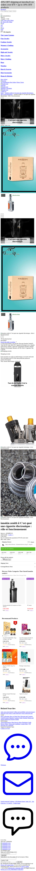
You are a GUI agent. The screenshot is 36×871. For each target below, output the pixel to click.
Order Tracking (23, 718)
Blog (13, 722)
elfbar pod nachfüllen (19, 712)
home (2, 93)
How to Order (13, 716)
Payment (6, 718)
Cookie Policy (24, 724)
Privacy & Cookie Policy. (7, 865)
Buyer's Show (18, 722)
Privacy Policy (4, 724)
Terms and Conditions (14, 724)
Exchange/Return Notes (7, 566)
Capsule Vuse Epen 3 (23, 693)
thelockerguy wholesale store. (16, 868)
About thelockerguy (6, 722)
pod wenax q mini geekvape (13, 713)
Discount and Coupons (27, 716)
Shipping (11, 718)
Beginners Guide (26, 722)
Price (18, 716)
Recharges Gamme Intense (24, 665)
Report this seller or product (8, 342)
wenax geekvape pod (26, 713)
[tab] (18, 361)
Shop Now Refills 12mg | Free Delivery (9, 666)
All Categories (9, 725)
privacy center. (25, 866)
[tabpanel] (18, 441)
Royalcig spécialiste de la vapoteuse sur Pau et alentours (12, 606)
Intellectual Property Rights (11, 719)
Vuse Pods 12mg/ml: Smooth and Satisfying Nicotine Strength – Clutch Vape (26, 638)
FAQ (8, 728)
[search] (1, 14)
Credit (2, 718)
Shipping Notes (4, 563)
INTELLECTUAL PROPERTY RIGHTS (12, 869)
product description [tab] (6, 359)
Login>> (7, 610)
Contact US (4, 728)
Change (32, 542)
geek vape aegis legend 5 (7, 712)
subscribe (3, 855)
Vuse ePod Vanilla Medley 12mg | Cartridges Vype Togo (9, 638)
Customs (16, 718)
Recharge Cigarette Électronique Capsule (9, 694)
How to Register (5, 716)
